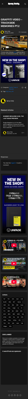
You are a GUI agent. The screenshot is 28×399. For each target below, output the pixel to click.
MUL (23, 314)
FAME (14, 308)
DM (7, 91)
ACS (13, 299)
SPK (20, 320)
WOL (10, 326)
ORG (10, 317)
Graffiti (11, 87)
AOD (22, 299)
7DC (8, 299)
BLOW (5, 302)
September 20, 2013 (12, 133)
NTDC (4, 317)
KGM (17, 311)
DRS (17, 305)
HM (13, 311)
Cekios (19, 302)
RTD (22, 317)
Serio (15, 52)
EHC (4, 308)
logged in (13, 163)
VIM (22, 323)
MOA (9, 314)
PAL (14, 317)
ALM (17, 299)
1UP (4, 299)
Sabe (4, 320)
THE (4, 323)
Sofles (14, 320)
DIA (9, 305)
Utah (17, 323)
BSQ (10, 302)
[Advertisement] (14, 368)
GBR (8, 311)
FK (18, 308)
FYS (4, 311)
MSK (14, 314)
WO (13, 91)
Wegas (5, 326)
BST (14, 302)
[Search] (25, 4)
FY (21, 308)
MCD (4, 314)
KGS (21, 311)
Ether (9, 308)
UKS (13, 323)
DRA (13, 305)
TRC (9, 323)
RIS (18, 317)
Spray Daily (7, 31)
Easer (22, 305)
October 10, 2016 (9, 33)
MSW (18, 314)
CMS (4, 305)
